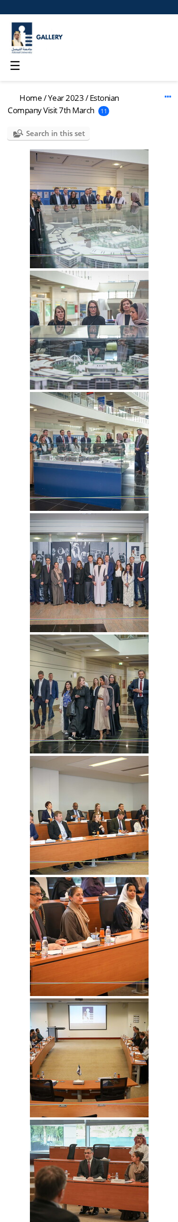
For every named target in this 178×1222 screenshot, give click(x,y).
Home (30, 97)
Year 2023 (66, 97)
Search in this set (55, 133)
